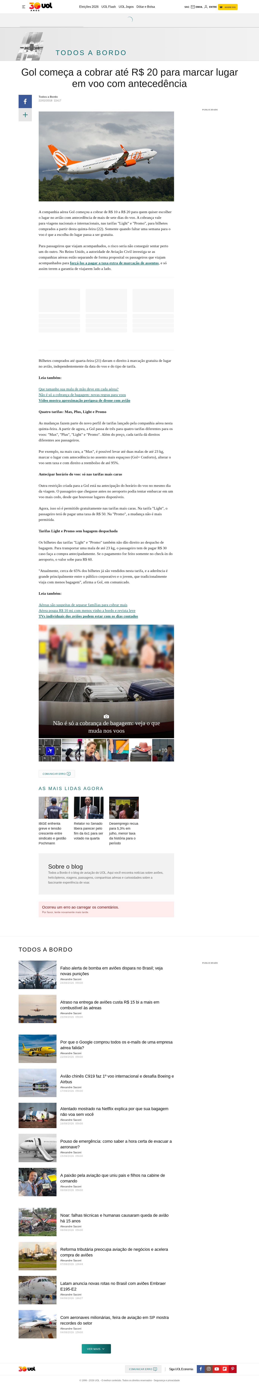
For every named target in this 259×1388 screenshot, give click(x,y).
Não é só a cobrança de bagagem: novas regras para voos (82, 395)
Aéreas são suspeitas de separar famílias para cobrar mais (83, 605)
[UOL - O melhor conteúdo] (41, 7)
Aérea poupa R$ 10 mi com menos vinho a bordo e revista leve (87, 610)
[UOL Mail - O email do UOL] (197, 7)
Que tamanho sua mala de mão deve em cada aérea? (79, 389)
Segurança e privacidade (166, 1380)
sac (186, 7)
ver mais (93, 1349)
